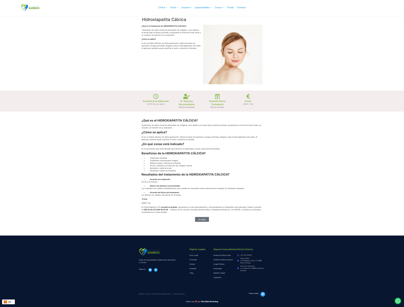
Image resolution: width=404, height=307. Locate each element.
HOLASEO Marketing (209, 301)
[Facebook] (150, 270)
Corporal (185, 7)
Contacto (241, 7)
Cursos (218, 7)
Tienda (230, 7)
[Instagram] (155, 270)
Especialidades (202, 7)
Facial (173, 7)
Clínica (161, 7)
